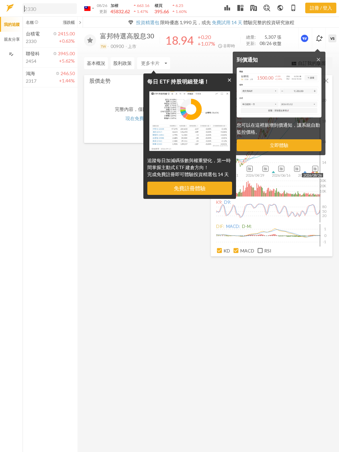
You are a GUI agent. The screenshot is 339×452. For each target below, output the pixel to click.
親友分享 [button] (12, 39)
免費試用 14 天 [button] (227, 22)
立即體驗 (279, 145)
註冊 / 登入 (321, 8)
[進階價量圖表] (305, 38)
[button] (48, 8)
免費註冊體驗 (190, 188)
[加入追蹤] (90, 40)
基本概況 (96, 63)
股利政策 (122, 63)
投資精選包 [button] (147, 22)
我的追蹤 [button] (12, 24)
